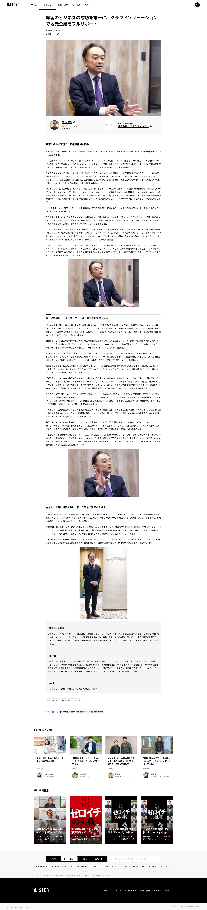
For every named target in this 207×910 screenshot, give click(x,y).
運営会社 (176, 907)
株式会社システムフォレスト (71, 700)
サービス (76, 4)
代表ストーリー (52, 700)
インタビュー (47, 4)
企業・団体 (63, 4)
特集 (87, 4)
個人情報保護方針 (194, 907)
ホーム (34, 4)
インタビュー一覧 (47, 875)
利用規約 (183, 907)
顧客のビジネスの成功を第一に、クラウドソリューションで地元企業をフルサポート (83, 875)
